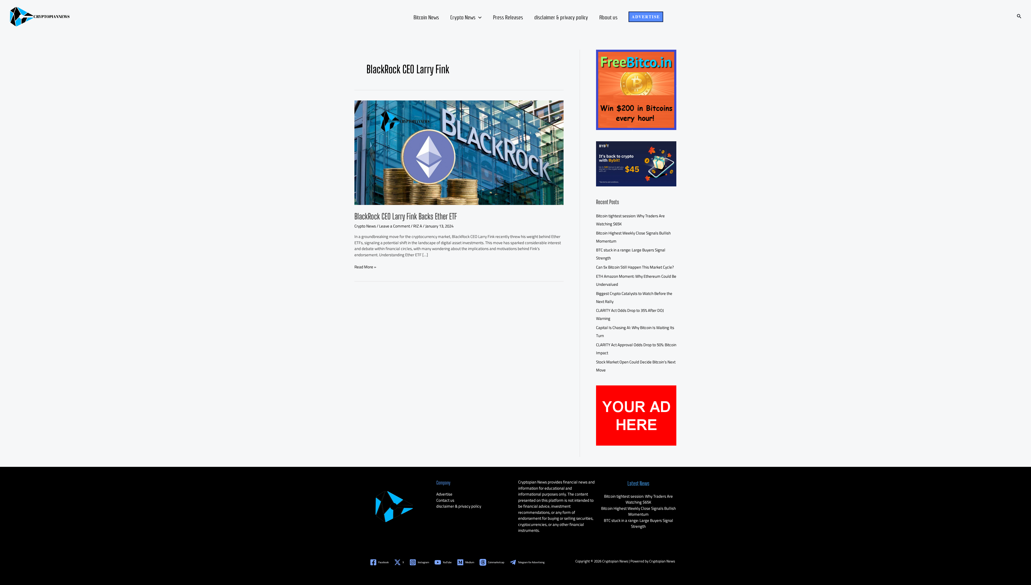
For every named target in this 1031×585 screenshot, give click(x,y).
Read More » (365, 267)
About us (608, 17)
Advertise (444, 494)
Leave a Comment (394, 226)
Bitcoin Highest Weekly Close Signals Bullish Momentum (638, 511)
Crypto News (462, 17)
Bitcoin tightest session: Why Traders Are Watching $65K (638, 499)
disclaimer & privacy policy (561, 17)
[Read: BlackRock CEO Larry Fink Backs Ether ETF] (459, 152)
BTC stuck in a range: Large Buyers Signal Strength (638, 523)
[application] (478, 17)
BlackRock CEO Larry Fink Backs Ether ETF (405, 216)
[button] (646, 17)
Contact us (445, 500)
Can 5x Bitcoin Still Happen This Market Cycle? (635, 267)
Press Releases (508, 17)
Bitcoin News (426, 17)
